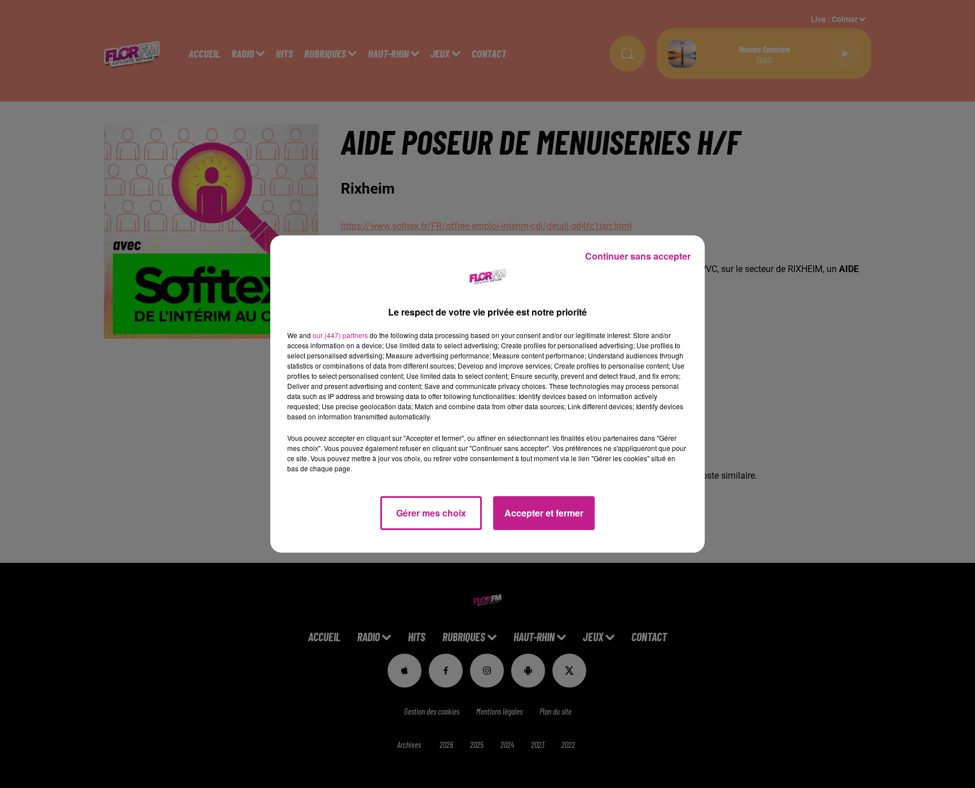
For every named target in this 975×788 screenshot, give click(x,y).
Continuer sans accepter (638, 255)
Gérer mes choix (431, 512)
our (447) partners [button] (340, 335)
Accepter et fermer (543, 512)
